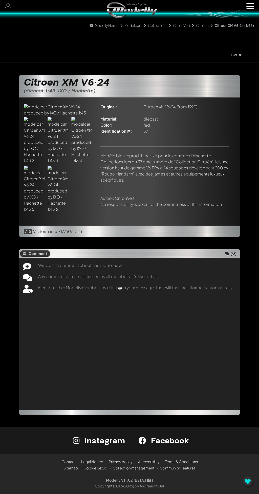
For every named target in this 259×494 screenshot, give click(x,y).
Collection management (133, 468)
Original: (108, 106)
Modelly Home (107, 25)
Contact (68, 461)
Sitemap (70, 468)
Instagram (103, 440)
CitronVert (181, 25)
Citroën (202, 25)
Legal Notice (92, 461)
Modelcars (133, 25)
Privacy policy (121, 461)
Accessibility (149, 461)
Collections (157, 25)
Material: (109, 119)
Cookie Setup (95, 468)
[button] (250, 6)
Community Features (178, 468)
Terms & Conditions (181, 461)
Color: (106, 125)
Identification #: (116, 131)
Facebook (169, 440)
